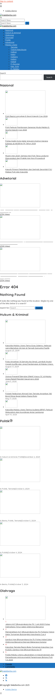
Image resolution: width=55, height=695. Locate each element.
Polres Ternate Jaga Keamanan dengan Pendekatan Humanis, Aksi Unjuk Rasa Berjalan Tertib (23, 453)
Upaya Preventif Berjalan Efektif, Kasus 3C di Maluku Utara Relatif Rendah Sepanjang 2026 (28, 377)
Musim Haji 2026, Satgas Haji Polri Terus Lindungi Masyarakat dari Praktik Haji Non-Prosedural (26, 156)
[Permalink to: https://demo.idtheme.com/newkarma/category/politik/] (11, 421)
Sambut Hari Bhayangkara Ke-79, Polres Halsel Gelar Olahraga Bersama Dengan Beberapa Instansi (28, 640)
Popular (8, 664)
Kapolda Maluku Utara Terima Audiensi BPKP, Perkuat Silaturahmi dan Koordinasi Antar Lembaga (29, 410)
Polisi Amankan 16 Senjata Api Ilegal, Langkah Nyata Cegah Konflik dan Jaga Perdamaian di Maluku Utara (29, 362)
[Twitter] (6, 678)
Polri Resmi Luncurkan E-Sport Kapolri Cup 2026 (26, 116)
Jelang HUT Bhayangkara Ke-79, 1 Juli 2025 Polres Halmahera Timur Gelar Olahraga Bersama (27, 625)
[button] (27, 23)
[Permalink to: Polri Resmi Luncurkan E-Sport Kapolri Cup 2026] (25, 113)
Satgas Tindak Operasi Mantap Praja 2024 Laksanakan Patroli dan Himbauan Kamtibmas (24, 580)
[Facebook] (6, 675)
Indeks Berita (11, 689)
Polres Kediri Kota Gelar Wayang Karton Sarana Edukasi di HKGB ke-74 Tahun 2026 (26, 142)
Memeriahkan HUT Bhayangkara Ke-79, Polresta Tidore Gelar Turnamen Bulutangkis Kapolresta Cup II (29, 633)
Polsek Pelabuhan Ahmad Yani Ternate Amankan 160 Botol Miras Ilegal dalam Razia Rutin (28, 394)
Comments (10, 666)
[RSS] (6, 680)
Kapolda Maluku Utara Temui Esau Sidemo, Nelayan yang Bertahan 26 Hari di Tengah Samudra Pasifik (28, 346)
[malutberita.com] (8, 15)
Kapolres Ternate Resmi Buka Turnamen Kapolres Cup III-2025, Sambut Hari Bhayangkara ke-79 (29, 648)
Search (3, 73)
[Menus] (1, 4)
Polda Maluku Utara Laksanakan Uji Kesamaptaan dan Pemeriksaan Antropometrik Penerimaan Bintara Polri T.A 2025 (29, 657)
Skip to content (6, 1)
